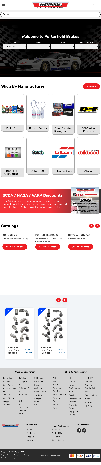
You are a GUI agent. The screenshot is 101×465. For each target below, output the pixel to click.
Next (97, 226)
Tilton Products (63, 171)
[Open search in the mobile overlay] (50, 14)
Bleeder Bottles (38, 128)
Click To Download (15, 247)
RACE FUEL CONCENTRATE (12, 172)
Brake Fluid (12, 128)
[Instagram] (84, 430)
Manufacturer (86, 43)
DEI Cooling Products (88, 130)
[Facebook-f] (79, 430)
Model (62, 43)
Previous (91, 226)
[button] (3, 5)
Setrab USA (37, 171)
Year (14, 43)
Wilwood (88, 171)
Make (38, 43)
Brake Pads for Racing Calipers (63, 130)
